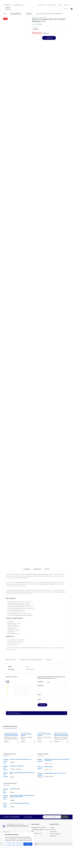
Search (65, 8)
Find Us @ (52, 829)
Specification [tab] (37, 569)
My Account (67, 4)
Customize (9, 844)
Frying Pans (28, 13)
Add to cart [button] (18, 742)
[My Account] (68, 8)
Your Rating (40, 681)
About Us (52, 827)
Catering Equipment (41, 732)
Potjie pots (10, 732)
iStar (50, 659)
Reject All (18, 844)
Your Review (41, 685)
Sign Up (65, 816)
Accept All (28, 844)
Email (39, 699)
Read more (51, 742)
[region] (18, 839)
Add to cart (49, 38)
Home (4, 13)
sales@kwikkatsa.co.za (19, 4)
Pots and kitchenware (16, 13)
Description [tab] (26, 569)
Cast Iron (6, 732)
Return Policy (53, 836)
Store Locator (42, 4)
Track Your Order (52, 4)
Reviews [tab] (47, 569)
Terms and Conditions (55, 833)
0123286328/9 (7, 4)
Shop (60, 4)
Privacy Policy (53, 831)
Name (39, 694)
